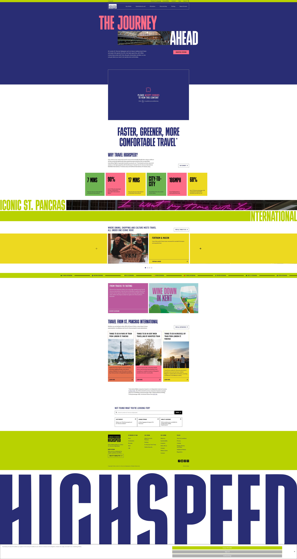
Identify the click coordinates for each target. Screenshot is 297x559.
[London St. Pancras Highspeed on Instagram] (185, 461)
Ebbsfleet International (88, 275)
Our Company (183, 165)
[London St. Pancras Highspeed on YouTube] (182, 461)
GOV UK (155, 394)
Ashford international (118, 275)
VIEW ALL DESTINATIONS (180, 327)
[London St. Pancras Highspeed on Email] (188, 461)
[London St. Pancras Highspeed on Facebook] (179, 461)
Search (177, 412)
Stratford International (57, 275)
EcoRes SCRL (132, 391)
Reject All (227, 551)
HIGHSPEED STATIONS (181, 52)
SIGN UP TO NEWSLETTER (115, 456)
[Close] (294, 551)
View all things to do (180, 229)
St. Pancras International (26, 275)
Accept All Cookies (227, 547)
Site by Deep (186, 466)
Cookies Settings (227, 555)
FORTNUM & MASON (156, 261)
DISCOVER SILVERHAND (114, 311)
